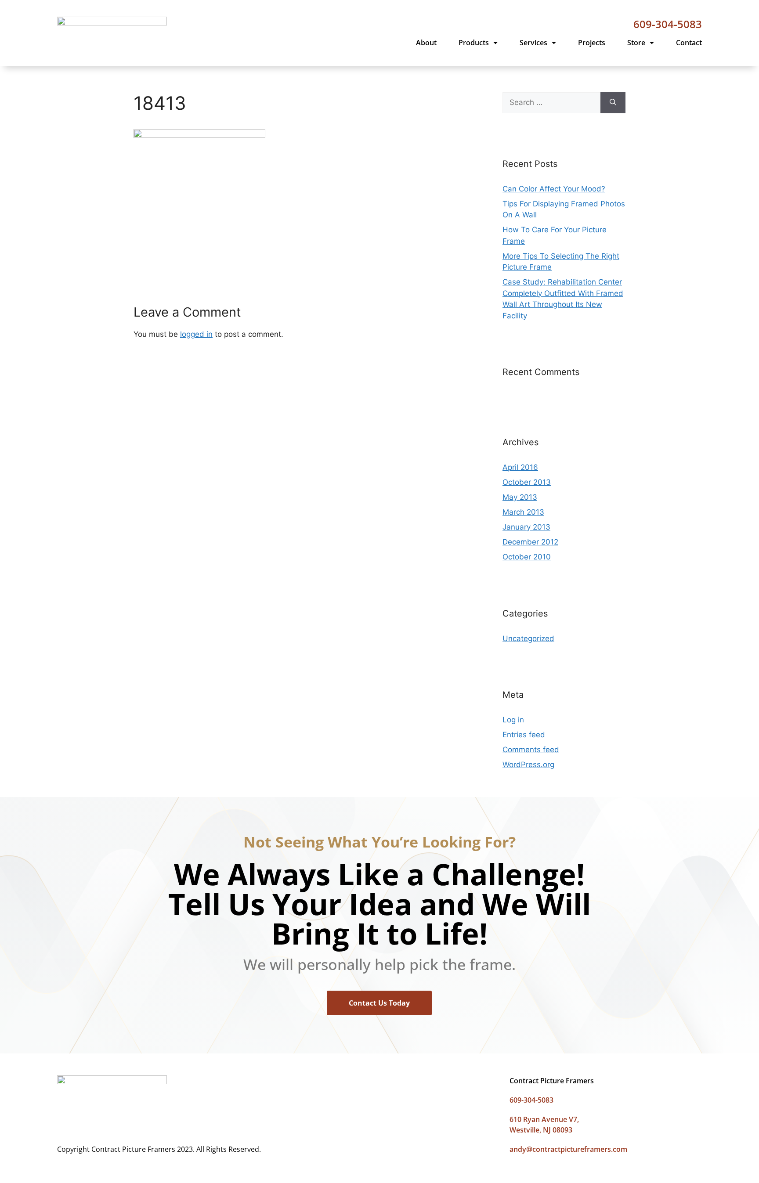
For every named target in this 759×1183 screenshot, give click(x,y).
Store (636, 42)
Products (474, 42)
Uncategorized (528, 638)
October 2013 (526, 482)
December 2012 (530, 541)
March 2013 (523, 512)
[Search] (612, 102)
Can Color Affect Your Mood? (553, 188)
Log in (513, 719)
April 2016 (520, 467)
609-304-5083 (667, 24)
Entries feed (523, 734)
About (426, 42)
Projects (591, 42)
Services (533, 42)
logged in (196, 334)
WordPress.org (528, 764)
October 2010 (526, 556)
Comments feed (530, 749)
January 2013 (526, 527)
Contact (689, 42)
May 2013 (519, 497)
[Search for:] (551, 102)
